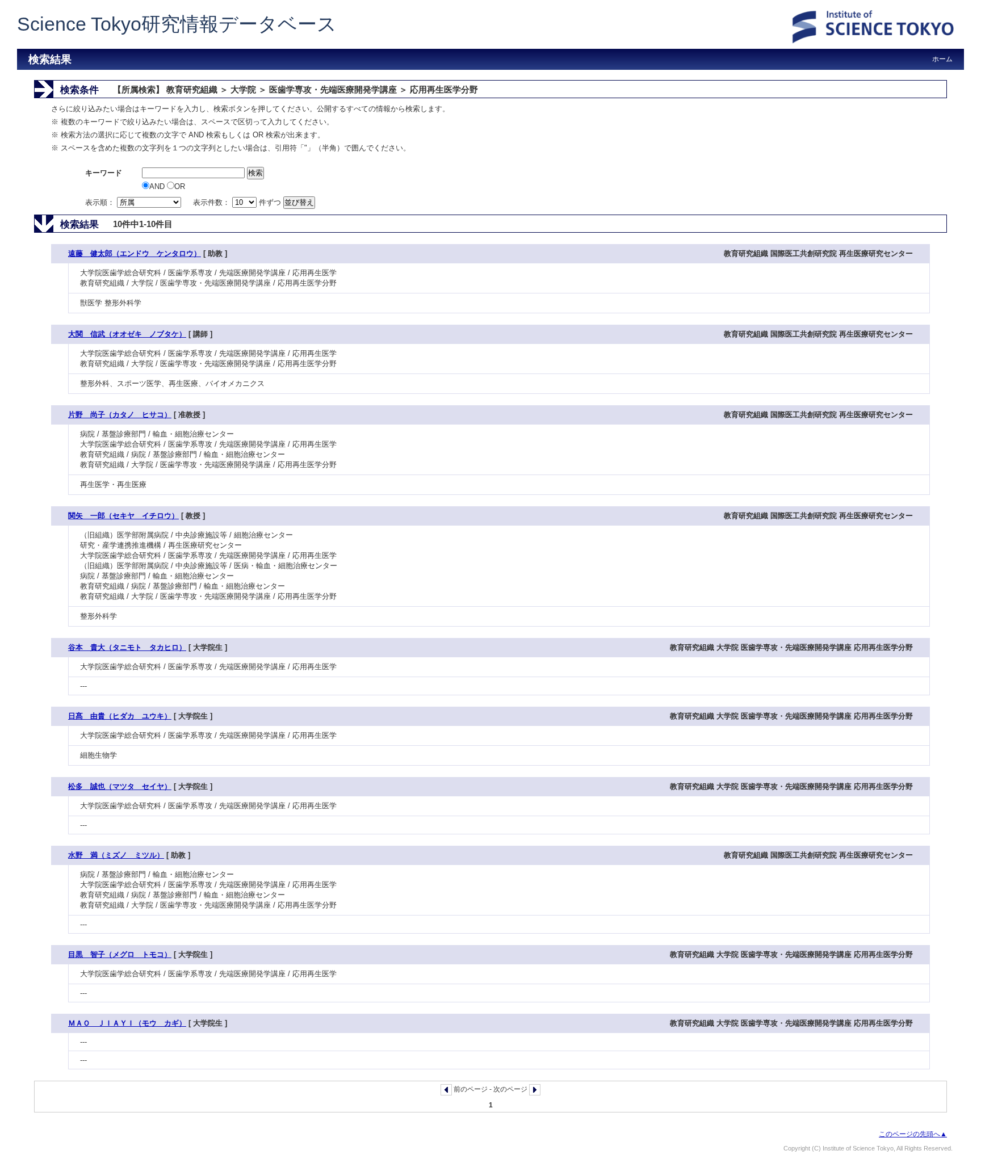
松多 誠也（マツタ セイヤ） (119, 786)
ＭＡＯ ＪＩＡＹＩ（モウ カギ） (127, 1023)
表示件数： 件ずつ (238, 202)
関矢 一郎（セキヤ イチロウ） (123, 515)
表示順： (101, 202)
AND (158, 186)
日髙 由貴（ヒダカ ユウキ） (119, 716)
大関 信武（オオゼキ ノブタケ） (127, 334)
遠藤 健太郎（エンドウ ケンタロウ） (134, 253)
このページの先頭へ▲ (913, 1134)
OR (179, 186)
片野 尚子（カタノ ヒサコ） (119, 414)
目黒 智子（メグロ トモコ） (119, 954)
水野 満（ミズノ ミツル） (116, 855)
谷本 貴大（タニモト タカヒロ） (127, 647)
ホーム (942, 59)
